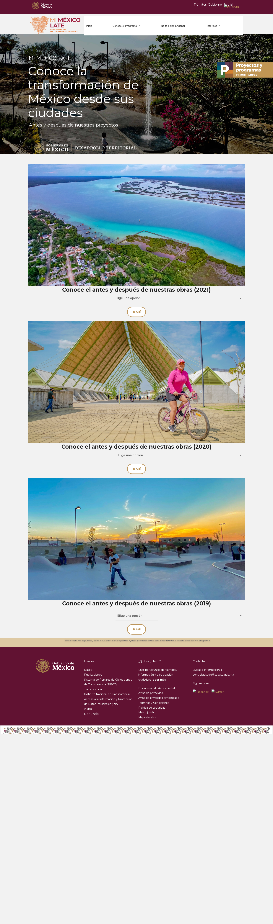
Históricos (211, 25)
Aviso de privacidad (150, 693)
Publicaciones (93, 674)
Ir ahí (136, 312)
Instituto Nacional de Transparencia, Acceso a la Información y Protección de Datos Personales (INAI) (108, 699)
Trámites (200, 4)
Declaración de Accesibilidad (156, 688)
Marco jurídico (147, 712)
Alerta (88, 708)
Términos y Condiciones (153, 703)
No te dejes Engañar (173, 25)
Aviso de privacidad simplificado (158, 697)
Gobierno (215, 4)
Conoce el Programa (125, 25)
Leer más (159, 679)
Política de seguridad (151, 707)
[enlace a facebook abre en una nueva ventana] (202, 692)
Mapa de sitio (147, 717)
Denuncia (91, 714)
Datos (88, 669)
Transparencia (93, 689)
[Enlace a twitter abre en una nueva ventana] (218, 692)
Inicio (89, 25)
